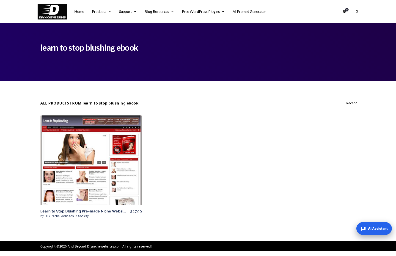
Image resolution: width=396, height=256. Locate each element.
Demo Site (91, 167)
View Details (91, 153)
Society (83, 216)
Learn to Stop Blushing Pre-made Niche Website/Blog (88, 211)
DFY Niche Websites (60, 216)
